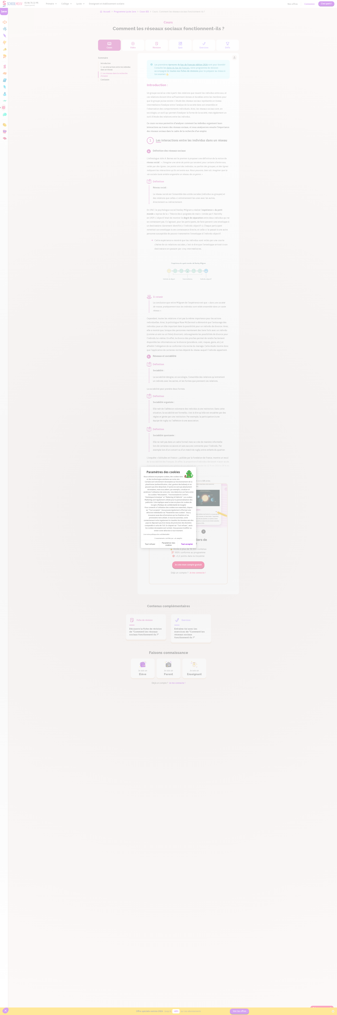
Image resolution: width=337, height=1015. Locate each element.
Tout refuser (150, 544)
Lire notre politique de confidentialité (156, 534)
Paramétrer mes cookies (168, 544)
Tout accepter (187, 544)
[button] (5, 1010)
